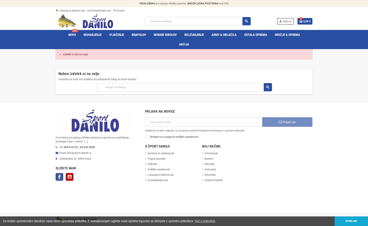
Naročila (209, 164)
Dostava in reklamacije (161, 153)
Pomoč (119, 10)
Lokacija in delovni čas (70, 10)
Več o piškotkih (205, 221)
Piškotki (152, 164)
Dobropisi (210, 169)
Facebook (59, 177)
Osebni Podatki (214, 180)
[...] (86, 141)
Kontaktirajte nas (100, 10)
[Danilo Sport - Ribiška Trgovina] (87, 20)
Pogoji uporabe (157, 158)
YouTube (69, 177)
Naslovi (209, 158)
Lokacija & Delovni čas (161, 174)
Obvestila (210, 174)
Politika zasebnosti (159, 169)
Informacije (211, 153)
